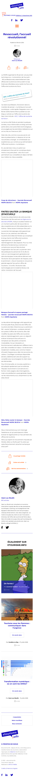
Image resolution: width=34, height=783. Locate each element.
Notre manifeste (17, 720)
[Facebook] (11, 20)
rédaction (13, 752)
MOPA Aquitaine (22, 202)
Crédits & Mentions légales (9, 768)
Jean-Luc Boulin (7, 498)
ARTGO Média (12, 764)
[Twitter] (21, 20)
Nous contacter (17, 724)
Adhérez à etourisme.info (24, 16)
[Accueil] (17, 3)
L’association (17, 717)
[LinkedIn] (16, 20)
